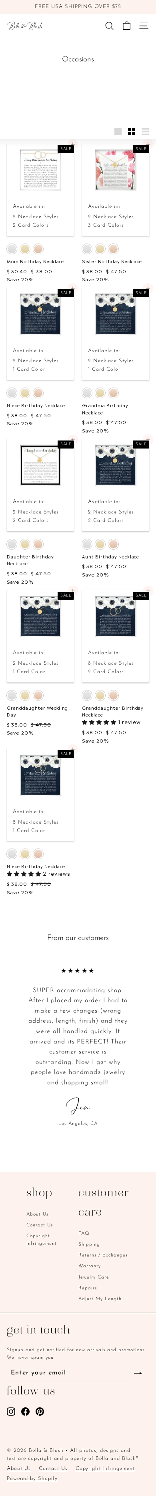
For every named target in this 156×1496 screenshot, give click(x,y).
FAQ (84, 1233)
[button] (100, 721)
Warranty (89, 1266)
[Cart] (126, 26)
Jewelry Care (93, 1277)
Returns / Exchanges (103, 1255)
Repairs (87, 1288)
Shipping (89, 1244)
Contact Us (39, 1225)
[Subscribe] (138, 1373)
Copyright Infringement (41, 1240)
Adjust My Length (100, 1299)
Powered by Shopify (32, 1478)
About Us (37, 1214)
